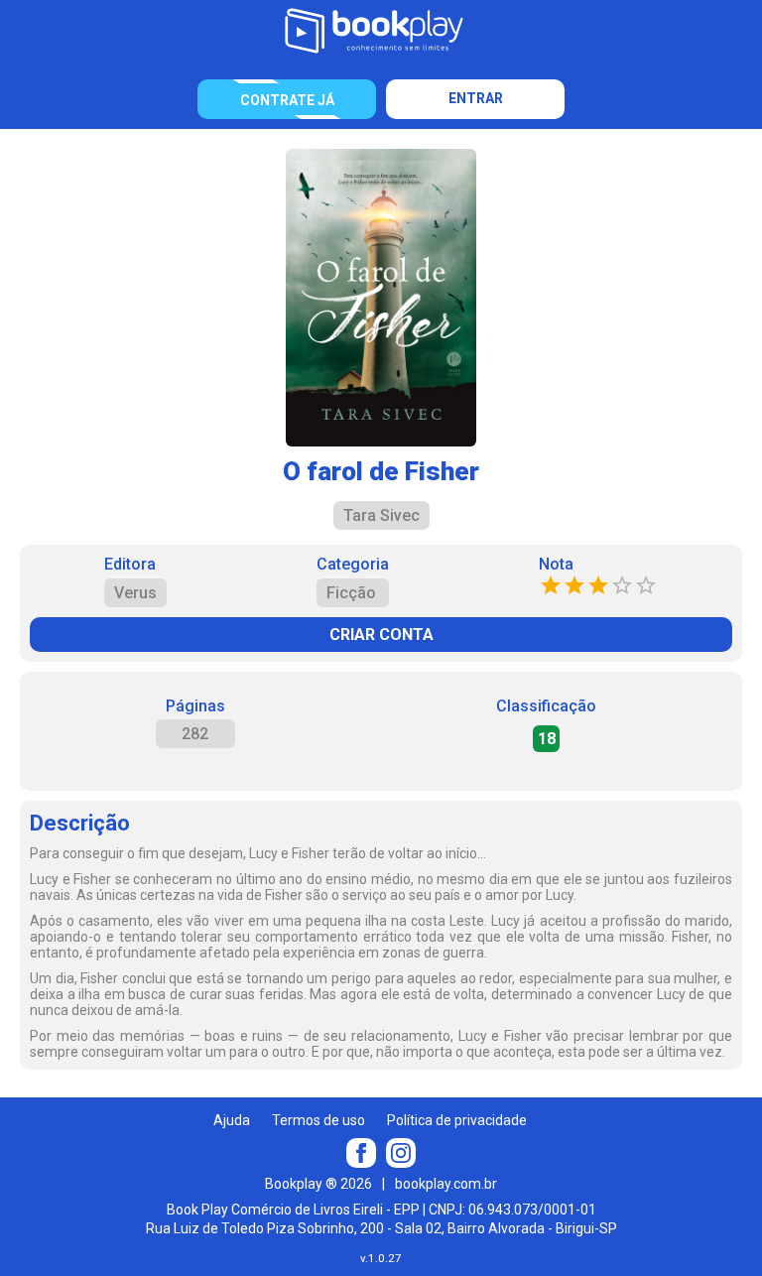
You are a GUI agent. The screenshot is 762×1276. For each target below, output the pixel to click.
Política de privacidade (457, 1120)
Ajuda (231, 1120)
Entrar (475, 98)
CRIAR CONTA (381, 634)
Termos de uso (318, 1120)
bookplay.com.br (446, 1184)
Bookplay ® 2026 (318, 1184)
